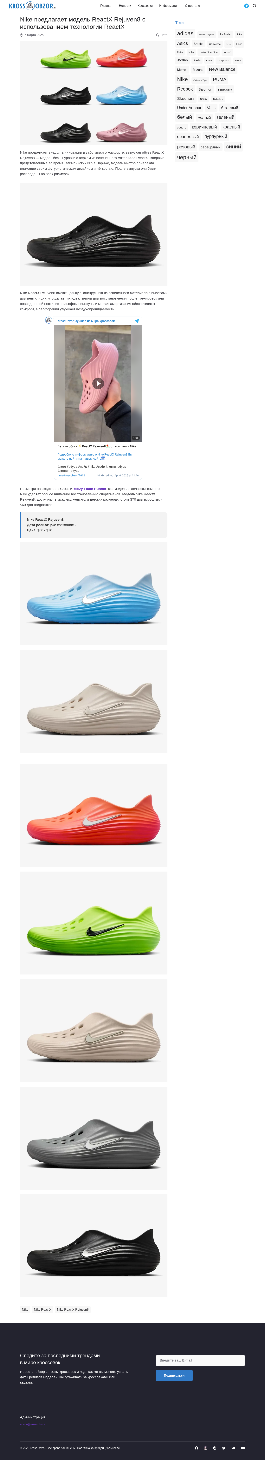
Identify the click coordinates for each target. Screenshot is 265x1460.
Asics (182, 43)
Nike (25, 1309)
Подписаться (174, 1375)
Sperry (203, 99)
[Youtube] (243, 1448)
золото (181, 127)
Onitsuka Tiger (200, 80)
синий (233, 147)
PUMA (219, 79)
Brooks (198, 43)
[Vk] (233, 1448)
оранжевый (188, 136)
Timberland (218, 99)
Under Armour (189, 108)
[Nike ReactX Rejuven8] (93, 594)
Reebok (185, 89)
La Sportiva (223, 60)
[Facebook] (196, 1448)
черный (187, 157)
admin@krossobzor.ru (34, 1424)
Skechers (186, 98)
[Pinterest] (214, 1448)
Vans (211, 108)
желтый (204, 118)
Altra (239, 34)
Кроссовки (145, 5)
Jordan (182, 60)
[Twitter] (224, 1448)
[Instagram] (205, 1448)
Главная (106, 5)
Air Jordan (225, 34)
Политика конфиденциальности (98, 1448)
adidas (185, 33)
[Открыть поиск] (254, 6)
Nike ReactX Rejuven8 (73, 1309)
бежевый (229, 107)
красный (231, 126)
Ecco (239, 43)
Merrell (182, 70)
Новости (125, 5)
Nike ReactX (42, 1309)
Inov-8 (227, 52)
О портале (192, 5)
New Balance (222, 69)
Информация (168, 5)
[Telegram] (246, 5)
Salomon (205, 89)
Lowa (238, 60)
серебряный (211, 147)
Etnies (180, 52)
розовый (186, 146)
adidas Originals (206, 34)
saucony (225, 89)
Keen (209, 60)
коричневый (204, 126)
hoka (191, 52)
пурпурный (215, 136)
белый (184, 117)
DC (228, 43)
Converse (215, 44)
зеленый (225, 117)
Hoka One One (208, 52)
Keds (197, 60)
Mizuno (198, 70)
